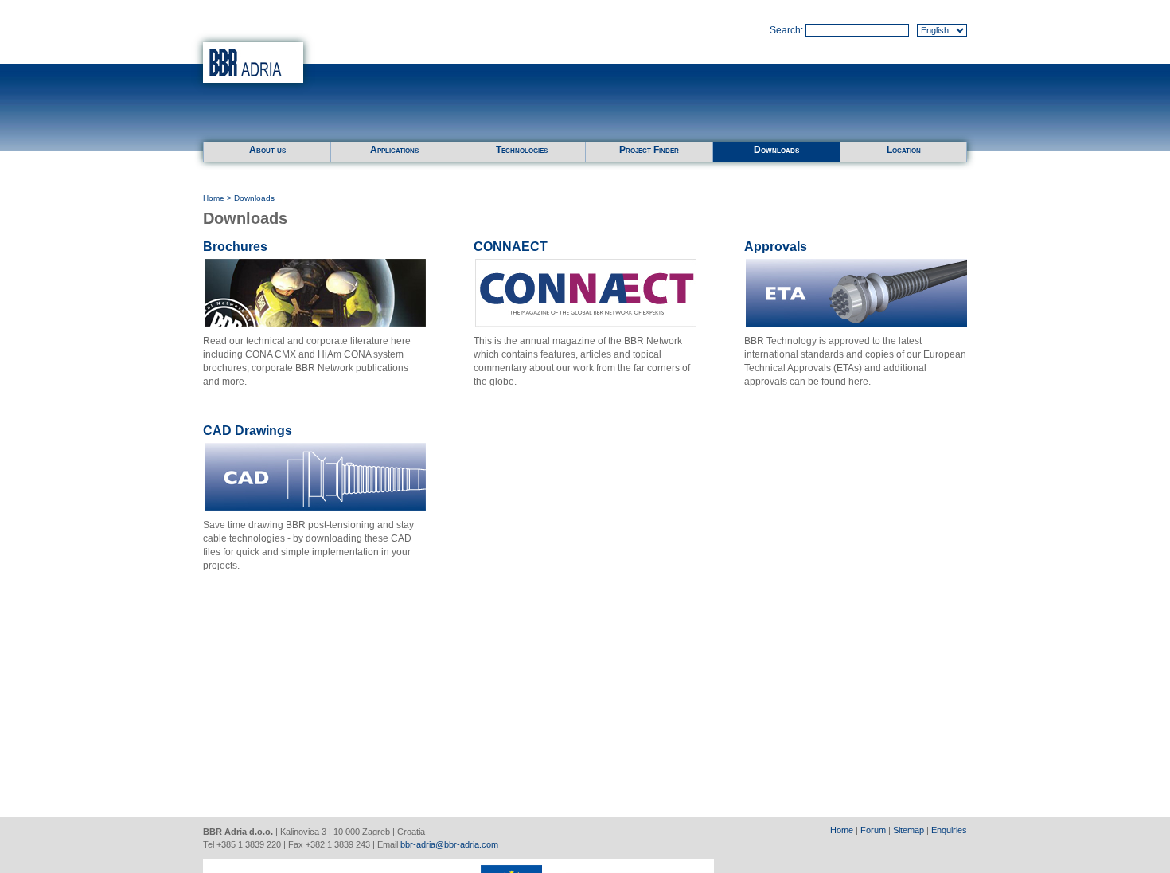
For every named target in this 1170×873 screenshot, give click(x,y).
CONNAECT (511, 246)
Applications (394, 149)
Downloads (776, 149)
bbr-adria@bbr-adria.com (449, 844)
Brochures (235, 246)
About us (267, 149)
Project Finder (649, 149)
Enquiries (949, 830)
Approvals (775, 246)
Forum (873, 830)
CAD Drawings (247, 430)
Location (904, 149)
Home (213, 198)
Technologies (522, 149)
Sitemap (908, 830)
